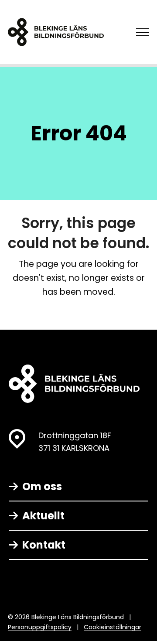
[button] (142, 32)
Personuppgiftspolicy (40, 627)
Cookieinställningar (112, 627)
